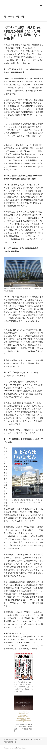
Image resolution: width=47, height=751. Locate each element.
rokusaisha (25, 739)
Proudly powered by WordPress (15, 748)
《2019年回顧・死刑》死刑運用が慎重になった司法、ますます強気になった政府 (22, 33)
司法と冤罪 (36, 739)
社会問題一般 (11, 742)
